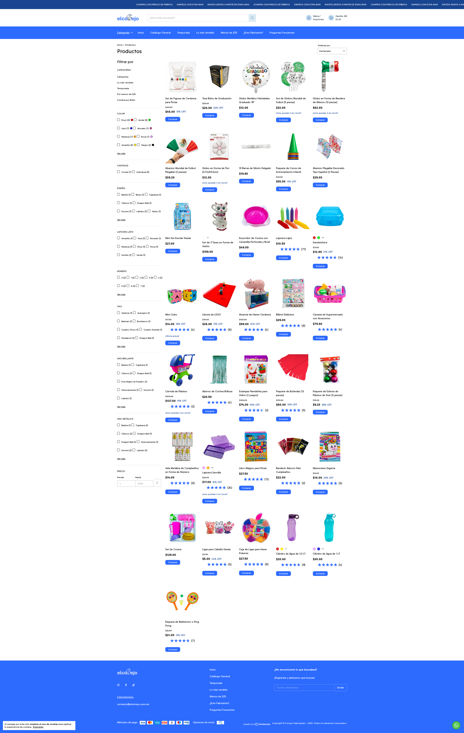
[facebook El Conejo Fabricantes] (126, 685)
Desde (120, 477)
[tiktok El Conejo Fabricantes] (133, 685)
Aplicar (157, 483)
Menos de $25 (229, 32)
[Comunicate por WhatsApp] (456, 725)
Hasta (138, 477)
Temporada (183, 32)
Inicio (141, 32)
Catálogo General (160, 32)
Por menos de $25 (126, 94)
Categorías (123, 32)
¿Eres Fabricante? (253, 32)
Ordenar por (324, 45)
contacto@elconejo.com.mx (133, 704)
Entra (316, 16)
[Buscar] (252, 18)
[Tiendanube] (257, 724)
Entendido (38, 727)
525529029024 (125, 697)
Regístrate (318, 19)
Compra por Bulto (126, 100)
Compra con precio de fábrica (130, 4)
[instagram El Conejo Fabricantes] (118, 685)
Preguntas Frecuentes (282, 32)
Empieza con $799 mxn (166, 4)
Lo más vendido (205, 32)
